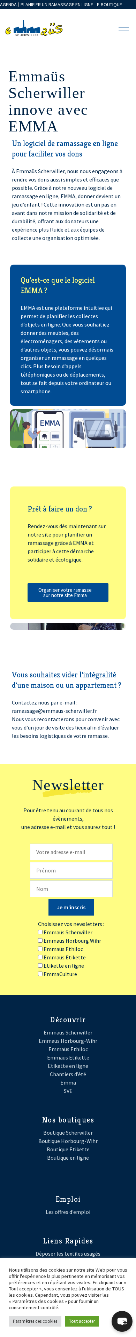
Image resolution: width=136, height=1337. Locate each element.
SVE (68, 1090)
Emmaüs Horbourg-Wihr (68, 1040)
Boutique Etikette (68, 1149)
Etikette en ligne (68, 1065)
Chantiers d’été (68, 1074)
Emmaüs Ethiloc (68, 1049)
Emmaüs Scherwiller (68, 1032)
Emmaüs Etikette (68, 1057)
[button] (122, 1321)
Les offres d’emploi (68, 1211)
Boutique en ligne (68, 1157)
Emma (68, 1082)
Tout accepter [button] (82, 1321)
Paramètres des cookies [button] (35, 1321)
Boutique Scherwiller (68, 1132)
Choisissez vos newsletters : (71, 923)
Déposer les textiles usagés (68, 1253)
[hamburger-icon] (123, 29)
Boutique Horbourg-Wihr (68, 1140)
